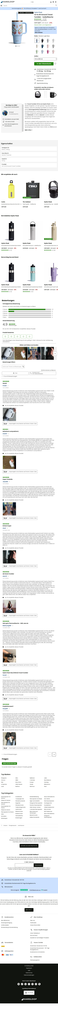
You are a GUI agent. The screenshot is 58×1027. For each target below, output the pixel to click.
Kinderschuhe (19, 813)
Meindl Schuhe (33, 815)
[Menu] (1, 5)
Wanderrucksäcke (20, 801)
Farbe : (42, 36)
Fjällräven (32, 778)
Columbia (32, 780)
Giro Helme (47, 798)
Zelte (2, 814)
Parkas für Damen (5, 800)
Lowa (2, 786)
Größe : (36, 56)
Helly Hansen (18, 784)
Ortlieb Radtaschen (49, 807)
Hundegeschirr (48, 803)
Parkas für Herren (5, 809)
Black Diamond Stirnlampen (34, 812)
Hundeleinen (47, 805)
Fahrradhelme (19, 815)
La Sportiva (4, 784)
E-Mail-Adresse (29, 862)
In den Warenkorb (44, 64)
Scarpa (31, 782)
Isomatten (3, 816)
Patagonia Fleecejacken (36, 803)
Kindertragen (18, 817)
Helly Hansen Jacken (35, 807)
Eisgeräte (17, 803)
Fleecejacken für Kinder (36, 798)
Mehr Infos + (28, 130)
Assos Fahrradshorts (49, 796)
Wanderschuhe (19, 805)
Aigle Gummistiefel (34, 801)
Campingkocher (19, 798)
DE (31, 2)
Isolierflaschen (21, 825)
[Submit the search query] (56, 5)
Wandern (5, 825)
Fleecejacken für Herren (7, 812)
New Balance (47, 780)
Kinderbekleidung (34, 796)
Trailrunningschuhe (20, 807)
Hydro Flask (38, 12)
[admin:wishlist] (55, 63)
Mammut (32, 786)
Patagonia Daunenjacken (48, 816)
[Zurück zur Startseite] (2, 825)
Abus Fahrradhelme (49, 813)
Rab (2, 782)
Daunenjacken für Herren (5, 807)
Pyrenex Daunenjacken (36, 805)
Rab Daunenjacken (49, 801)
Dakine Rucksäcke (34, 817)
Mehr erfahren (39, 32)
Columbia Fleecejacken (36, 809)
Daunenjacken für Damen (5, 797)
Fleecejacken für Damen (5, 803)
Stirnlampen (4, 818)
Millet (16, 780)
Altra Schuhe (47, 809)
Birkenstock (47, 784)
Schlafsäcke (18, 796)
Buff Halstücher (48, 811)
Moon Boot (18, 782)
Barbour (17, 786)
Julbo (45, 778)
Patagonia (3, 778)
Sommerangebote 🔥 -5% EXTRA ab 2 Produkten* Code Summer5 (29, 8)
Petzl (45, 786)
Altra (16, 778)
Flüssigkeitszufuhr (12, 825)
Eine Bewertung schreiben (40, 20)
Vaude (31, 784)
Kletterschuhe (19, 811)
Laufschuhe (18, 809)
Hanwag (46, 782)
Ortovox (3, 780)
